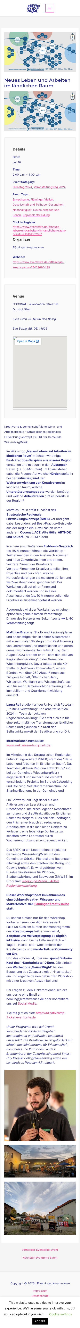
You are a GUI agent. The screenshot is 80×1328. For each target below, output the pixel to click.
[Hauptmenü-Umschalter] (49, 8)
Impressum (40, 1290)
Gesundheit (55, 204)
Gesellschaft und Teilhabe (30, 204)
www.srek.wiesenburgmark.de (28, 745)
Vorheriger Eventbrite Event (40, 1249)
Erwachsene (21, 199)
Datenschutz (40, 1295)
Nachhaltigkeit (22, 209)
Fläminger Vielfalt (42, 199)
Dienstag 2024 (22, 187)
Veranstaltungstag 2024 (50, 187)
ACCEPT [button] (40, 1321)
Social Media (27, 1003)
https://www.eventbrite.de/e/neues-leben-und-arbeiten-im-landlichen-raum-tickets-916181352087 (39, 230)
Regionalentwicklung (36, 215)
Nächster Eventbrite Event (40, 1257)
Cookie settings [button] (60, 1314)
